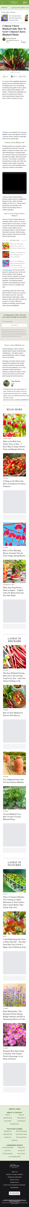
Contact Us (21, 1114)
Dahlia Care (14, 1140)
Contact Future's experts (14, 1174)
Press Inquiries (7, 1120)
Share (6, 76)
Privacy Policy (14, 1179)
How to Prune (8, 1150)
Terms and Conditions (15, 1177)
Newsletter (23, 76)
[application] (14, 181)
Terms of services (19, 329)
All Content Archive (14, 1123)
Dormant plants (7, 270)
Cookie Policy (14, 1182)
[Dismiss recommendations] (27, 12)
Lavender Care (7, 1137)
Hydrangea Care (7, 1131)
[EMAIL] (12, 385)
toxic (6, 159)
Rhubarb (5, 132)
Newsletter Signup (7, 1117)
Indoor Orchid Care (7, 1134)
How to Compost (21, 1153)
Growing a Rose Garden (21, 1134)
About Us (7, 1114)
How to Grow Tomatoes (21, 1131)
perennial (24, 132)
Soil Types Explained (8, 1153)
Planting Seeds (21, 1147)
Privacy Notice (21, 331)
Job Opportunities (21, 1120)
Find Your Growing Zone (7, 1147)
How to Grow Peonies (21, 1137)
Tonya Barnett (12, 38)
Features (23, 42)
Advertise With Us (21, 1117)
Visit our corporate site (14, 1201)
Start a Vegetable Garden (14, 1156)
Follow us (15, 76)
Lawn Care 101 (21, 1150)
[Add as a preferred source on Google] (14, 1193)
